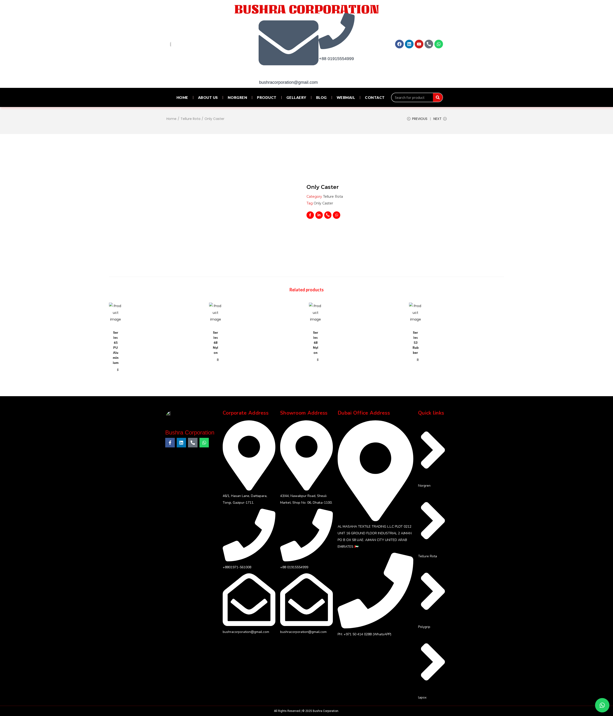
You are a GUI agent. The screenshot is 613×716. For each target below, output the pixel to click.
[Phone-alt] (429, 44)
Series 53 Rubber (416, 342)
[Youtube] (419, 44)
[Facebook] (399, 44)
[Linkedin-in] (319, 215)
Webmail (346, 97)
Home (182, 97)
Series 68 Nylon (215, 342)
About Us (208, 97)
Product (267, 97)
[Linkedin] (409, 44)
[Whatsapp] (438, 44)
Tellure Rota (190, 118)
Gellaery (296, 97)
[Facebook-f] (310, 215)
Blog (321, 97)
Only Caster (323, 203)
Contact (375, 97)
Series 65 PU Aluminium (116, 347)
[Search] (438, 97)
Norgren (237, 97)
